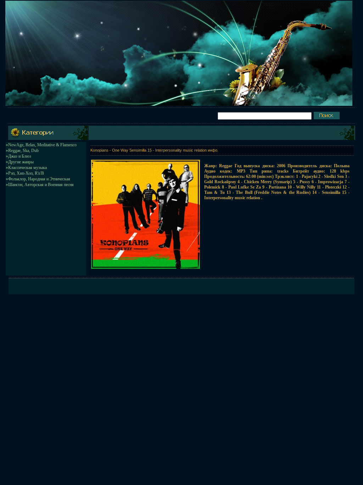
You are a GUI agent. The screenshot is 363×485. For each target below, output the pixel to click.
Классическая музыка (27, 167)
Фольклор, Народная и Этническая (39, 178)
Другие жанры (21, 161)
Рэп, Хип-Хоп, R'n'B (26, 173)
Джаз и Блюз (19, 156)
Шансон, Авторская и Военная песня (41, 184)
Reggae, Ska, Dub (23, 150)
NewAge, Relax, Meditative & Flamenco (42, 144)
